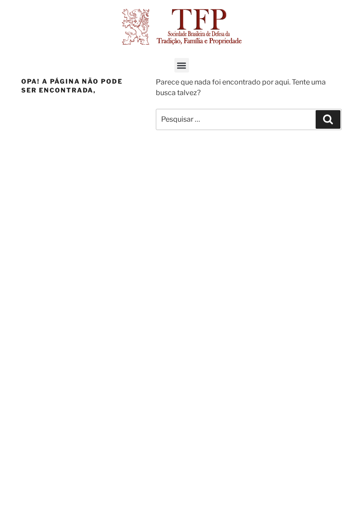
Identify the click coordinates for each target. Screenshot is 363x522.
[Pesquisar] (328, 119)
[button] (181, 65)
